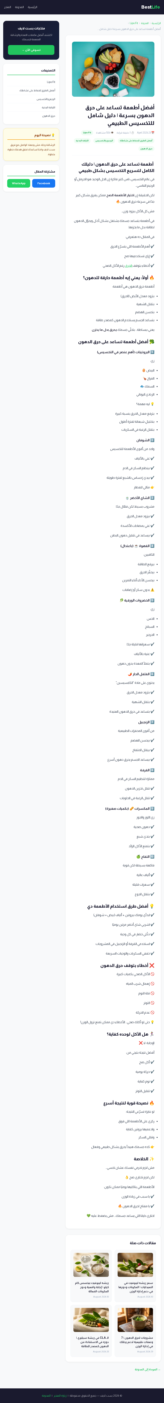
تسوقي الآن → (31, 49)
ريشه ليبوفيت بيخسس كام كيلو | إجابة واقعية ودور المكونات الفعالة (92, 1287)
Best (150, 7)
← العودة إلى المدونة (148, 1369)
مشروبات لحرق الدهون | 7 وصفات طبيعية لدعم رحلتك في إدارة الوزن (136, 1342)
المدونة (19, 7)
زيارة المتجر (60, 1395)
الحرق (129, 265)
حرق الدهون (146, 148)
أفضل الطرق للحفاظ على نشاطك (136, 140)
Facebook (43, 183)
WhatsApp (18, 183)
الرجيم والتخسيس (104, 140)
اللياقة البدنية (82, 140)
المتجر (7, 7)
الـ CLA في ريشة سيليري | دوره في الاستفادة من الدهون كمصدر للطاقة (92, 1342)
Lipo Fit (134, 23)
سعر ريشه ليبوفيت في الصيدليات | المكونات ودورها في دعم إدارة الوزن (135, 1287)
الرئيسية (32, 7)
